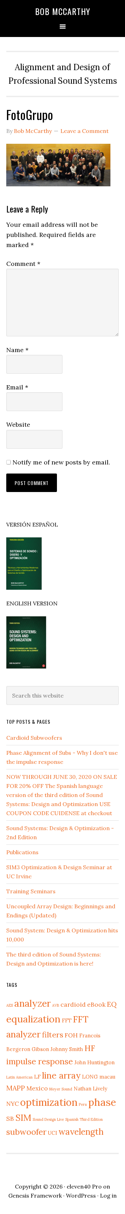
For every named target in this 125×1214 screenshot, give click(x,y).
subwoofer (26, 1132)
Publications (22, 852)
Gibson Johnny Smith (57, 1049)
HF (89, 1048)
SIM (23, 1117)
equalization (33, 1019)
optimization (48, 1102)
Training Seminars (31, 891)
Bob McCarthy (62, 11)
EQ (112, 1004)
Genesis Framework (35, 1195)
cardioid (73, 1004)
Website (18, 424)
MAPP (15, 1087)
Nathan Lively (90, 1088)
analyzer (32, 1003)
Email (17, 387)
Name (17, 350)
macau (107, 1076)
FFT (67, 1020)
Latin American (19, 1077)
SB (10, 1119)
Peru (83, 1104)
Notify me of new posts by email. (61, 462)
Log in (108, 1195)
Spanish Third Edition (84, 1119)
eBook (96, 1004)
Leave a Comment (84, 130)
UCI (52, 1133)
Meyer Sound (60, 1089)
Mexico (37, 1088)
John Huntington (94, 1062)
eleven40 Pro (84, 1186)
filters (52, 1035)
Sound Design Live (48, 1119)
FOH (71, 1035)
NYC (12, 1104)
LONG (90, 1076)
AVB (55, 1005)
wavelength (80, 1131)
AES (9, 1005)
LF (37, 1076)
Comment (23, 264)
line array (61, 1075)
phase (102, 1102)
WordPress (81, 1195)
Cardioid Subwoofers (34, 737)
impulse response (39, 1061)
